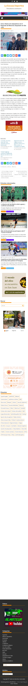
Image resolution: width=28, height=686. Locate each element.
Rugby (20, 423)
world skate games (20, 434)
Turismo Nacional (19, 431)
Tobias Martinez (16, 428)
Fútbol (11, 408)
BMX (21, 399)
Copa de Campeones (22, 402)
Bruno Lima (3, 402)
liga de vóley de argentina (6, 417)
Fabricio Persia (4, 405)
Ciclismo (14, 402)
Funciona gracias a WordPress (8, 682)
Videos (4, 659)
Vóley (13, 434)
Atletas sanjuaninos (7, 636)
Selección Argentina (22, 426)
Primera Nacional (5, 423)
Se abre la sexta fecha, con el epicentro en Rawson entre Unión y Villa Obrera (21, 174)
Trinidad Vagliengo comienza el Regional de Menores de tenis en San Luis (6, 154)
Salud (3, 652)
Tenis (15, 166)
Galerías (4, 641)
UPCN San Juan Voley (5, 434)
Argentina (4, 635)
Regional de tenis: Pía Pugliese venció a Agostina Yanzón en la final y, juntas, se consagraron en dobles (19, 143)
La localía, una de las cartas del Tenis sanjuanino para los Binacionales (5, 143)
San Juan (8, 426)
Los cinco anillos (6, 647)
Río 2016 (3, 426)
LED (12, 30)
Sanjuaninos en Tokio (7, 655)
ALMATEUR (11, 396)
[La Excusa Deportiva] (2, 18)
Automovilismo (4, 399)
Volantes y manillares (7, 661)
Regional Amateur (14, 423)
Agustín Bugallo (4, 396)
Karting (24, 414)
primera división (20, 420)
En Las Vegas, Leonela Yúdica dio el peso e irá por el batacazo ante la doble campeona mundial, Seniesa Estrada (7, 174)
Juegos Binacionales (5, 414)
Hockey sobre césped (6, 411)
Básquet (9, 402)
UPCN (25, 431)
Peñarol (13, 420)
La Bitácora (9, 166)
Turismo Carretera (10, 431)
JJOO (24, 411)
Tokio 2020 (24, 428)
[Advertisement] (14, 349)
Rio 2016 (4, 650)
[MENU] (26, 18)
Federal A (21, 405)
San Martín (13, 426)
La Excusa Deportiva (14, 5)
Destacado (4, 166)
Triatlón (2, 431)
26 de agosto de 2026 (6, 202)
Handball (23, 408)
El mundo (4, 640)
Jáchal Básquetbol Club (16, 414)
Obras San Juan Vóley (6, 420)
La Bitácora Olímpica (7, 645)
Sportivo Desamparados (6, 428)
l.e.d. (14, 202)
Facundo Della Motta (13, 405)
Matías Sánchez (17, 417)
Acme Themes (14, 683)
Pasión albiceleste (10, 268)
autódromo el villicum (13, 399)
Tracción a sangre (10, 211)
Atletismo (17, 396)
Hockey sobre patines (17, 411)
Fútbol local (17, 408)
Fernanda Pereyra (5, 408)
